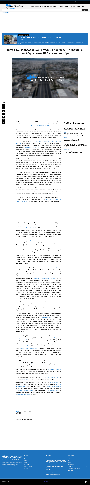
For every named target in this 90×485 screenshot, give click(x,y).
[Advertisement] (45, 23)
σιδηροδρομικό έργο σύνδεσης (53, 386)
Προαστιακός (66, 149)
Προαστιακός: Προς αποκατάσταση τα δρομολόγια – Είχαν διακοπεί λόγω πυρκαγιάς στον (75, 151)
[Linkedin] (3, 114)
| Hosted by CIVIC (52, 481)
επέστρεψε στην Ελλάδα (36, 364)
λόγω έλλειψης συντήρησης (26, 227)
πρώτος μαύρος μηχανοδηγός (23, 394)
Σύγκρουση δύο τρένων (53, 390)
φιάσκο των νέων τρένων (32, 147)
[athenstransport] (18, 413)
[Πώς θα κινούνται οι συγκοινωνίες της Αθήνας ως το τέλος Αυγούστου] (10, 39)
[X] (78, 2)
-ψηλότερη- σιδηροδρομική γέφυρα (50, 377)
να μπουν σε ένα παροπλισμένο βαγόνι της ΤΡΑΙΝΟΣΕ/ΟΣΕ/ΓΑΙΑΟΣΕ (32, 125)
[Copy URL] (3, 122)
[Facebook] (75, 2)
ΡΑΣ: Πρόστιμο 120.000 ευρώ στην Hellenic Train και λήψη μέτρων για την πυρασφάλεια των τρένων (75, 129)
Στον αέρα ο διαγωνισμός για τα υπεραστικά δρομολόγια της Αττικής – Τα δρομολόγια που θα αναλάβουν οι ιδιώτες (75, 146)
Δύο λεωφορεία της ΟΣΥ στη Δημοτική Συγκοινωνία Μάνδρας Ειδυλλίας (73, 139)
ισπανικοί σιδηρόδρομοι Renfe (25, 390)
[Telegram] (3, 117)
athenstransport (54, 57)
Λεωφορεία (66, 137)
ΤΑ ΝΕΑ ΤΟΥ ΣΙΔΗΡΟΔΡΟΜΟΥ (26, 419)
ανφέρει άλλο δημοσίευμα (22, 345)
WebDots (46, 481)
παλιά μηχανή (25, 379)
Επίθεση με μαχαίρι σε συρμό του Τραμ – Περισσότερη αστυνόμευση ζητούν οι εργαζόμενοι (75, 134)
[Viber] (3, 120)
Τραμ (65, 132)
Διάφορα (65, 142)
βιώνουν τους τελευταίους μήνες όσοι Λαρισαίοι (42, 240)
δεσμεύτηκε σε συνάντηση (54, 302)
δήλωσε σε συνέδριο (47, 317)
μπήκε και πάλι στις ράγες (54, 369)
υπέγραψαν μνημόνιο (54, 382)
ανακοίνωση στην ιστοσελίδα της (28, 348)
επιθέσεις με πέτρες (35, 141)
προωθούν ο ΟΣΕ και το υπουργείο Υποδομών (44, 278)
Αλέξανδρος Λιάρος (21, 39)
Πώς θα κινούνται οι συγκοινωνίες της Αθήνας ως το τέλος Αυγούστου (40, 37)
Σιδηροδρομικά (5, 12)
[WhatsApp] (3, 111)
